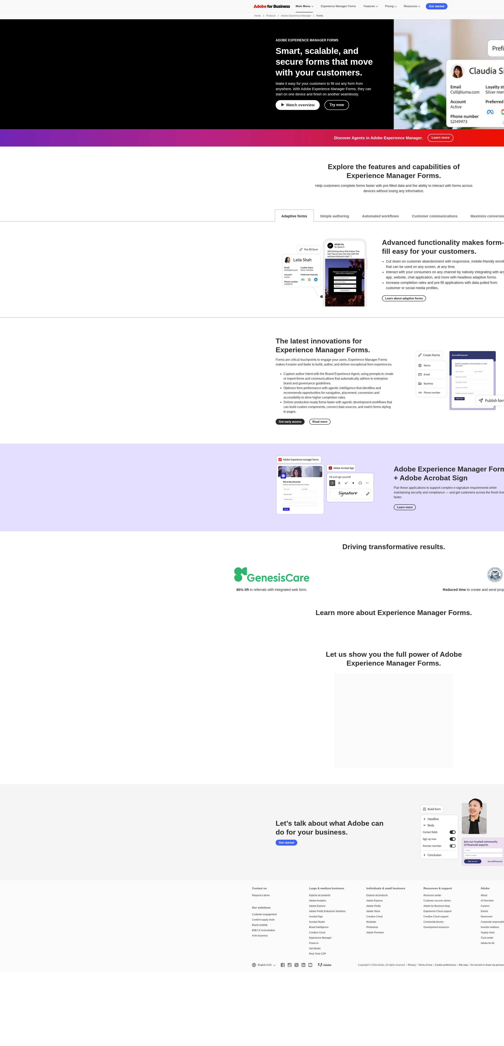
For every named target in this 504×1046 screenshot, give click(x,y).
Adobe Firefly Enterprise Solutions (327, 911)
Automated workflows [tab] (380, 216)
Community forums (433, 922)
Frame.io (314, 943)
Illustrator (371, 922)
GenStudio (315, 948)
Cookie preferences (445, 965)
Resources (410, 6)
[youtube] (310, 965)
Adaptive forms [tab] (294, 216)
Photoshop (372, 927)
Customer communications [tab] (435, 216)
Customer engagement (264, 914)
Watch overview (300, 105)
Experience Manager (320, 937)
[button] (263, 965)
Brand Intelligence (319, 927)
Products (271, 15)
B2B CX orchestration (263, 930)
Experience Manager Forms (338, 6)
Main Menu (303, 6)
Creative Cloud (317, 932)
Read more (319, 421)
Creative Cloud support (435, 916)
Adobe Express (317, 906)
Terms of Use (425, 965)
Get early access (290, 421)
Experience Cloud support (437, 911)
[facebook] (283, 965)
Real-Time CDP (317, 953)
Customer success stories (437, 900)
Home (257, 15)
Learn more (440, 137)
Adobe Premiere (375, 932)
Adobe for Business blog (436, 906)
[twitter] (296, 965)
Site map (463, 965)
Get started (436, 6)
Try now (337, 105)
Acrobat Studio (317, 922)
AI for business (260, 935)
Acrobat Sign (316, 916)
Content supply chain (263, 919)
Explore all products (319, 895)
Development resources (436, 927)
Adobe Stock (373, 911)
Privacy (412, 965)
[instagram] (290, 965)
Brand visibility (260, 925)
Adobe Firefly (373, 906)
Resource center (432, 895)
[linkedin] (303, 965)
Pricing (389, 6)
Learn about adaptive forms (404, 298)
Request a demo (261, 895)
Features (369, 6)
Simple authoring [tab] (334, 216)
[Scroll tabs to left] (3, 215)
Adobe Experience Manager (296, 15)
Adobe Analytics (317, 900)
